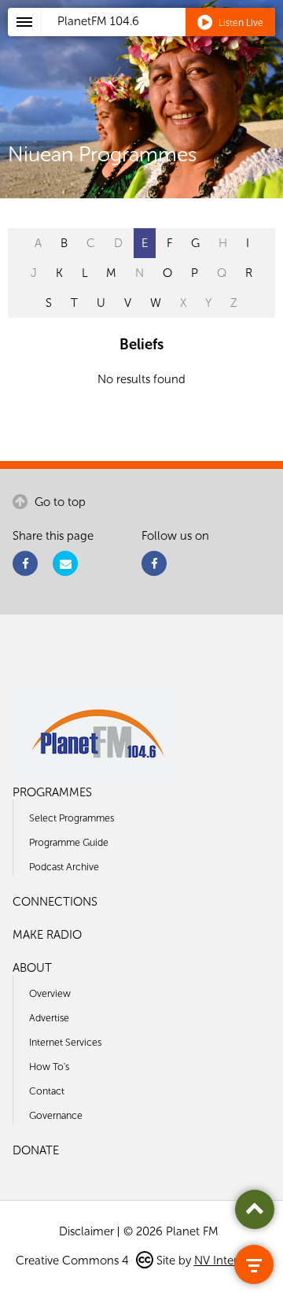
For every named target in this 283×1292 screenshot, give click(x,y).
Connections (55, 902)
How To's (49, 1066)
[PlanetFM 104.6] (162, 40)
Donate (36, 1150)
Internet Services (65, 1042)
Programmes (52, 792)
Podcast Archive (64, 867)
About (32, 968)
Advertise (49, 1018)
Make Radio (47, 935)
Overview (50, 993)
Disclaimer (86, 1231)
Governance (56, 1115)
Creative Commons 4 (74, 1260)
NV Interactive (231, 1260)
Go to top (58, 502)
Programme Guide (68, 842)
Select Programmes (71, 818)
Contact (46, 1091)
